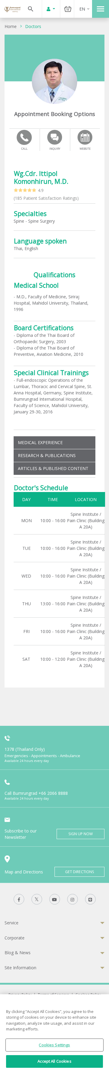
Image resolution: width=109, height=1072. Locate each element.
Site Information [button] (20, 967)
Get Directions (79, 871)
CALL (24, 149)
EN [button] (82, 9)
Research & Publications (47, 455)
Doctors (33, 26)
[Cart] (67, 9)
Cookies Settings (54, 1045)
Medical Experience (40, 442)
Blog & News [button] (18, 952)
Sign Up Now (80, 833)
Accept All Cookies (54, 1061)
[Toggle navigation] (100, 9)
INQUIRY (54, 149)
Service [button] (11, 923)
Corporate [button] (15, 938)
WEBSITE (85, 149)
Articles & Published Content (53, 468)
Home (11, 26)
